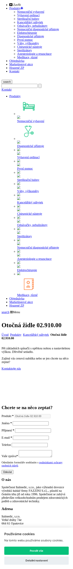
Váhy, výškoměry (28, 43)
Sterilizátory (24, 50)
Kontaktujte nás (11, 368)
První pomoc (25, 39)
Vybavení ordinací (28, 15)
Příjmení (8, 430)
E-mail (7, 437)
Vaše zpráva (10, 456)
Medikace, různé (27, 57)
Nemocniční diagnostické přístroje (38, 29)
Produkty (15, 8)
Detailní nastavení (37, 560)
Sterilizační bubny (28, 18)
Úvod (5, 334)
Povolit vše (36, 550)
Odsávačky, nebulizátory (32, 25)
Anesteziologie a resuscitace (34, 53)
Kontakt (14, 71)
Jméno (7, 423)
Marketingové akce (21, 64)
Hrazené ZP (16, 67)
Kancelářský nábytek (30, 22)
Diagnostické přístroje (30, 36)
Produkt (8, 416)
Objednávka (16, 60)
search (7, 81)
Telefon (6, 444)
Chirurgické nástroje (29, 46)
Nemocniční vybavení (30, 11)
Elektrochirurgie (27, 32)
